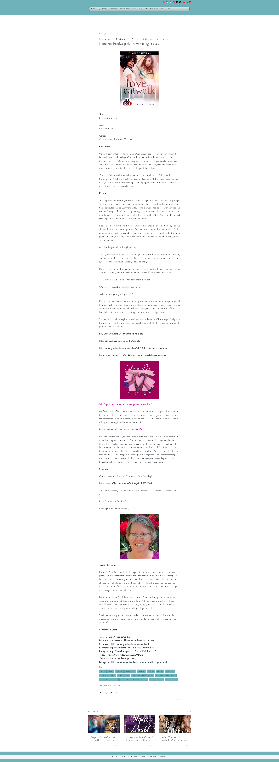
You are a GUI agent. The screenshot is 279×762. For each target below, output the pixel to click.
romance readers (124, 675)
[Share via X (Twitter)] (106, 693)
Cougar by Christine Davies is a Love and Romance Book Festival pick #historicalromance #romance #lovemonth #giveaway (104, 738)
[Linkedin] (187, 2)
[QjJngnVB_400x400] (167, 2)
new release (170, 671)
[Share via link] (116, 693)
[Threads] (177, 2)
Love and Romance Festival (109, 680)
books (110, 671)
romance (160, 671)
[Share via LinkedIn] (111, 693)
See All (188, 711)
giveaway (151, 671)
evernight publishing (157, 680)
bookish (103, 671)
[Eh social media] (190, 2)
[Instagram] (174, 2)
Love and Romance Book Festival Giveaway (134, 680)
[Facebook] (170, 2)
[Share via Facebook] (100, 693)
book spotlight (130, 671)
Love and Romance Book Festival (143, 675)
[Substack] (164, 2)
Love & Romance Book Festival (165, 675)
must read (119, 671)
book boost (141, 671)
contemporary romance (108, 675)
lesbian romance (171, 680)
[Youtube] (184, 2)
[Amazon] (180, 2)
